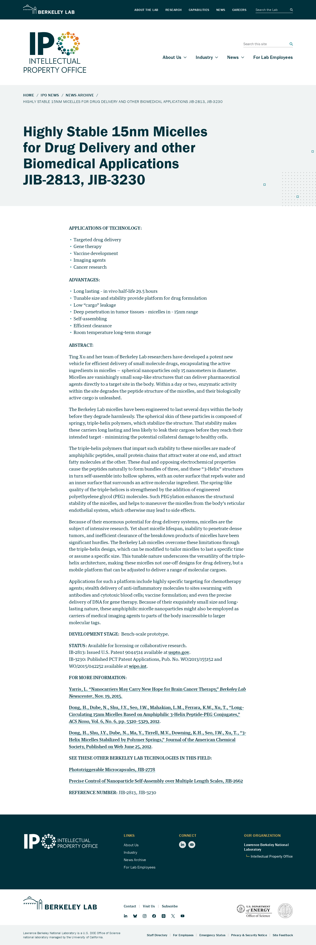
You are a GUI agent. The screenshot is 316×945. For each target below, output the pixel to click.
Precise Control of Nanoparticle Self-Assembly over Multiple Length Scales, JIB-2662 (156, 780)
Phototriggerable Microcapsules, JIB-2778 (112, 769)
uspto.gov (178, 652)
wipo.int (137, 666)
